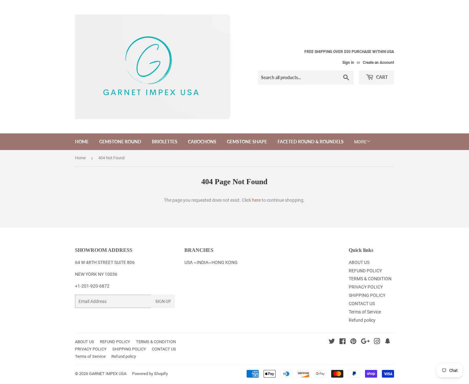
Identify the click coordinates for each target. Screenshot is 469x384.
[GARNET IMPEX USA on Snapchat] (387, 342)
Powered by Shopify (150, 373)
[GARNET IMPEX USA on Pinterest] (353, 342)
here (256, 200)
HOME (82, 141)
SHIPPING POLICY (367, 295)
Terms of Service (365, 311)
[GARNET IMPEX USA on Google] (365, 342)
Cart (381, 77)
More (360, 141)
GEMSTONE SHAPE (247, 141)
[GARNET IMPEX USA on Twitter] (332, 342)
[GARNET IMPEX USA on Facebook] (342, 342)
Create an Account (378, 62)
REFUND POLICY (365, 270)
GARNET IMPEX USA (107, 373)
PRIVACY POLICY (366, 287)
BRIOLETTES (164, 141)
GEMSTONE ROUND (120, 141)
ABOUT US (359, 262)
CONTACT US (362, 303)
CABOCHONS (202, 141)
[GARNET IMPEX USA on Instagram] (377, 342)
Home (80, 157)
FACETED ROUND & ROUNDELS (311, 141)
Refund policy (362, 320)
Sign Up (163, 301)
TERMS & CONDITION (370, 278)
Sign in (348, 62)
